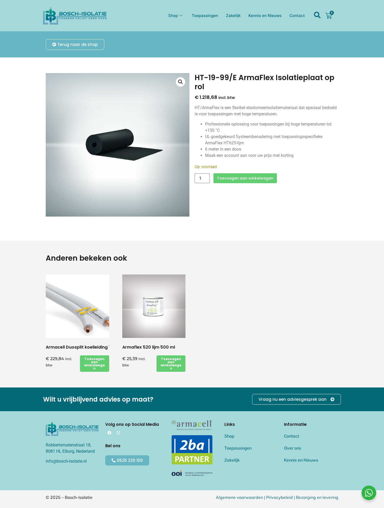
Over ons (292, 448)
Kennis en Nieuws (265, 15)
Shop (173, 15)
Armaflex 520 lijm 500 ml (148, 347)
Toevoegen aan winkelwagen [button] (94, 363)
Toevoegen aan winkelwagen (245, 178)
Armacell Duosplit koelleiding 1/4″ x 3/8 (87, 347)
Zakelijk (233, 15)
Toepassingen (205, 15)
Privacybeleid (279, 497)
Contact (297, 15)
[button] (180, 82)
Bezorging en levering (317, 497)
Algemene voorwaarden (239, 497)
